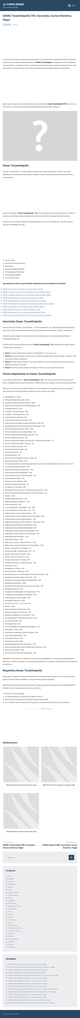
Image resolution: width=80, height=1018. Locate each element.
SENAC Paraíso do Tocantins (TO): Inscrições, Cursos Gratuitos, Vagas (27, 315)
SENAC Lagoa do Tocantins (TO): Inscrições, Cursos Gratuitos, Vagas (26, 292)
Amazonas (11, 884)
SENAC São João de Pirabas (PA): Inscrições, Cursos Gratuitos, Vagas (31, 967)
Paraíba (10, 914)
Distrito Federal (13, 892)
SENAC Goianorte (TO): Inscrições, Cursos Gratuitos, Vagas (23, 298)
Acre (9, 876)
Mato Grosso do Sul (14, 906)
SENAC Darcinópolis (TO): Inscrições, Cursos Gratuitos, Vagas (24, 312)
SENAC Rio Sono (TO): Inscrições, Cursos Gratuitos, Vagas (23, 289)
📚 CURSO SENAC (13, 4)
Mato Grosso (12, 903)
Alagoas (11, 879)
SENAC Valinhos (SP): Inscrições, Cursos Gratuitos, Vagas (27, 981)
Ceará (10, 890)
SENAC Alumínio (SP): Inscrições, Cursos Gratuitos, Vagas (27, 997)
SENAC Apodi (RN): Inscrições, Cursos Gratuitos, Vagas (26, 972)
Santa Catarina (13, 939)
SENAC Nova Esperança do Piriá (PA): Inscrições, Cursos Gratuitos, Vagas (33, 989)
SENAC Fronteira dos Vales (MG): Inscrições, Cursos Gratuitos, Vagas (31, 1003)
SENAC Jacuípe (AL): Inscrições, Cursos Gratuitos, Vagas (27, 986)
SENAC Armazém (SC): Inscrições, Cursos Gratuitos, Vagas (28, 978)
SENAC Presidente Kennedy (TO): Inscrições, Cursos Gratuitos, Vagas (27, 295)
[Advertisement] (40, 41)
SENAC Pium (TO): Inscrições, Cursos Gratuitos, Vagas (21, 309)
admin (15, 24)
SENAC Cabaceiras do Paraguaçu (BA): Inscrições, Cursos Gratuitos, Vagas (33, 975)
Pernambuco (12, 920)
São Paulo (11, 942)
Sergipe (11, 944)
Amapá (10, 881)
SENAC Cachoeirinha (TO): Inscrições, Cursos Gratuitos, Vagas (24, 301)
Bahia (10, 887)
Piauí (9, 922)
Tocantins (7, 24)
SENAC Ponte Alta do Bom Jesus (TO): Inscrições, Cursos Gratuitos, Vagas (28, 303)
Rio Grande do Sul (14, 931)
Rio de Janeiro (13, 925)
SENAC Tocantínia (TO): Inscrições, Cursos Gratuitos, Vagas (23, 306)
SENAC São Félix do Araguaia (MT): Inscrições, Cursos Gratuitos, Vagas (32, 992)
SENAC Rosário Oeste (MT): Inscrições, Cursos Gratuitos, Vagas (29, 1000)
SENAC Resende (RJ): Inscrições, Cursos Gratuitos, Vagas (27, 970)
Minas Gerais (12, 909)
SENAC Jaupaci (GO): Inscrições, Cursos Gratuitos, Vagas (27, 994)
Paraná (10, 917)
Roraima (11, 936)
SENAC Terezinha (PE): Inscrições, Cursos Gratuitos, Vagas (28, 983)
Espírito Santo (13, 895)
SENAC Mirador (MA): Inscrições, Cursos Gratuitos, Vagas (27, 964)
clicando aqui (51, 353)
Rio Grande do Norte (15, 928)
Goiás (10, 898)
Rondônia (11, 933)
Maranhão (11, 900)
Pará (9, 911)
